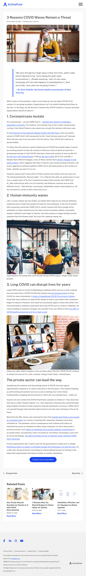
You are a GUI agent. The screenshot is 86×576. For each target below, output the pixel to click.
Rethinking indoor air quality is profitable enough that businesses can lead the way (41, 447)
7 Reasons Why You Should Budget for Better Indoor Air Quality (43, 505)
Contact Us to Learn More (43, 459)
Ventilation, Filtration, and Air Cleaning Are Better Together (68, 505)
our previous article (59, 293)
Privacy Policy (7, 551)
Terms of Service (20, 551)
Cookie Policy (32, 551)
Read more (11, 516)
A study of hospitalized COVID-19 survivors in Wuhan (53, 296)
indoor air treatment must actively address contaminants (49, 430)
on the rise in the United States (20, 157)
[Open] (81, 4)
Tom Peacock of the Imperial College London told (34, 133)
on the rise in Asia (46, 157)
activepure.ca (15, 558)
